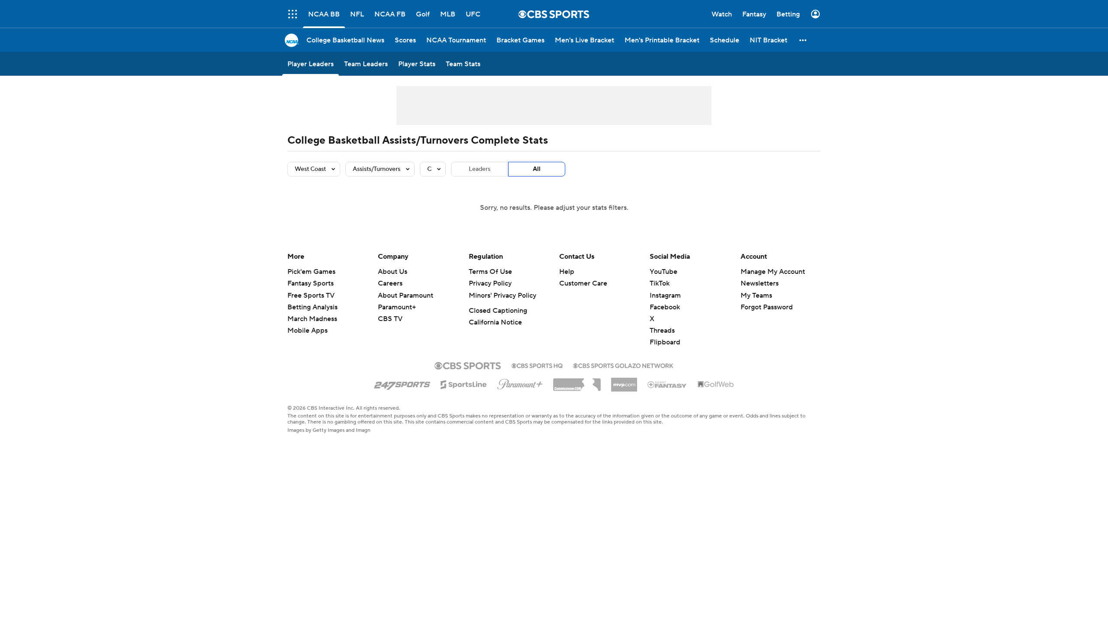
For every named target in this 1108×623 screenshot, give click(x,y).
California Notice (495, 322)
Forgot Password (767, 307)
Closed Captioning (498, 310)
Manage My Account (773, 271)
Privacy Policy (490, 283)
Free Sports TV (311, 295)
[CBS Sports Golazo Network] (623, 364)
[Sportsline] (464, 383)
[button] (803, 40)
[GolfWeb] (716, 384)
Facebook (665, 307)
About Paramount (405, 295)
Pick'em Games (311, 271)
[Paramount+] (520, 382)
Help (566, 271)
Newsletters (760, 283)
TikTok (660, 283)
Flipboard (665, 342)
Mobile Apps (307, 330)
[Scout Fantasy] (667, 384)
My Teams (756, 295)
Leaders (479, 169)
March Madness (312, 319)
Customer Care (583, 283)
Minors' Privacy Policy (502, 295)
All (537, 169)
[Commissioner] (577, 381)
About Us (392, 271)
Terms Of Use (490, 271)
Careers (390, 283)
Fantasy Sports (310, 283)
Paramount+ (397, 307)
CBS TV (390, 319)
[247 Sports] (402, 383)
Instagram (665, 295)
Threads (662, 330)
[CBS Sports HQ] (537, 364)
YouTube (663, 271)
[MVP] (624, 381)
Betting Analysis (312, 307)
